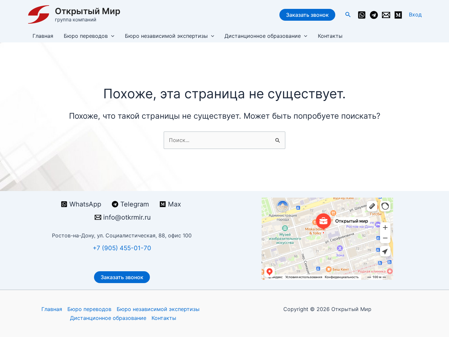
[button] (348, 15)
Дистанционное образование (263, 36)
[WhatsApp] (362, 15)
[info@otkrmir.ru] (386, 15)
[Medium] (398, 15)
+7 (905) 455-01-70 (122, 248)
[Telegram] (374, 15)
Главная (43, 36)
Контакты (330, 36)
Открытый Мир (87, 11)
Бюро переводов (86, 36)
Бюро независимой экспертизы (166, 36)
